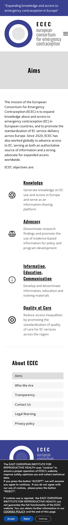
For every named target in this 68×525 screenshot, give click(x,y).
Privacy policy (25, 423)
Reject (27, 518)
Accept (11, 518)
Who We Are (24, 385)
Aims (18, 376)
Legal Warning (25, 414)
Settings (43, 518)
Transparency (25, 395)
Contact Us (23, 404)
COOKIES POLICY (14, 512)
